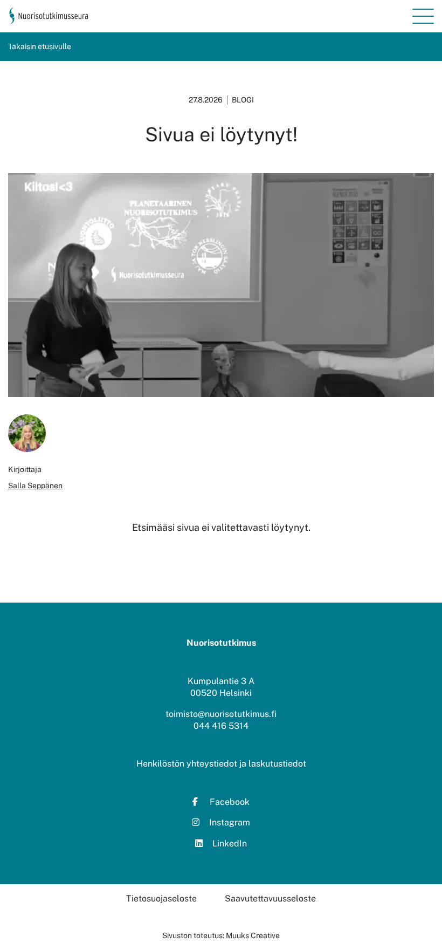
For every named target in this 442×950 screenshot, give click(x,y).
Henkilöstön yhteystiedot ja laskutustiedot (221, 763)
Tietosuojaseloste (161, 898)
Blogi (243, 99)
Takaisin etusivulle (39, 46)
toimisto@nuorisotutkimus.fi (221, 714)
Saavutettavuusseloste (270, 898)
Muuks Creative (253, 935)
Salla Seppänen (35, 485)
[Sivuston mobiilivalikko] (423, 16)
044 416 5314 (221, 726)
